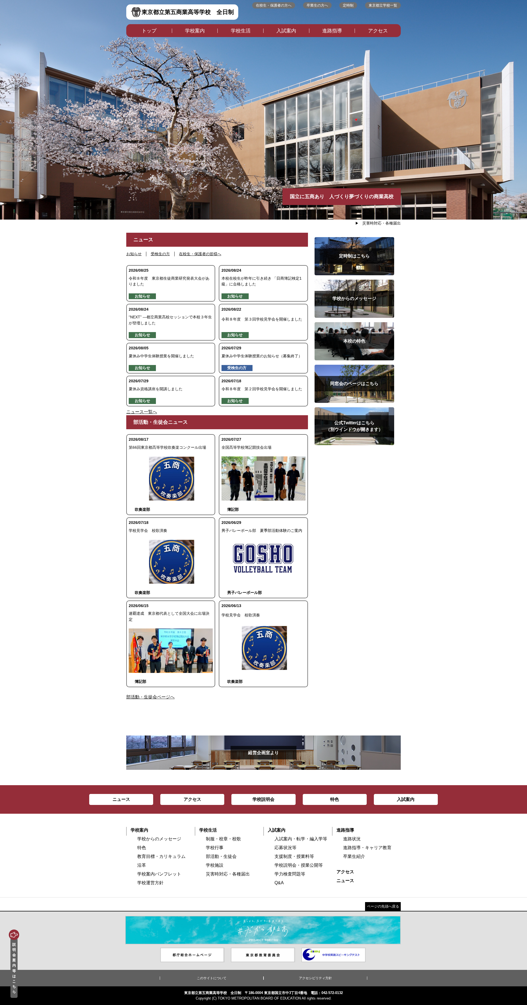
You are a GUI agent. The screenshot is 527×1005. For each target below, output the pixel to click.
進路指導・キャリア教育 (367, 847)
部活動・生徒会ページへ (150, 697)
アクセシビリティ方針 (315, 978)
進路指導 (332, 30)
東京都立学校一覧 (383, 5)
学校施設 (214, 865)
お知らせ (134, 254)
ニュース (345, 880)
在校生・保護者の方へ (273, 5)
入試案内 (286, 30)
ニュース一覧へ (141, 411)
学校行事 (214, 847)
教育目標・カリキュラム (161, 856)
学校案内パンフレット (159, 874)
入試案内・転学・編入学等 (300, 838)
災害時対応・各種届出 (381, 223)
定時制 (348, 5)
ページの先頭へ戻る (383, 906)
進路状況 (352, 838)
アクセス (378, 30)
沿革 (141, 865)
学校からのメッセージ (159, 838)
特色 (141, 847)
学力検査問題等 (289, 874)
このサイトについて (211, 978)
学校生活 (241, 30)
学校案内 (195, 30)
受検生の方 (160, 254)
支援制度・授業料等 (294, 856)
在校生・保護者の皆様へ (200, 254)
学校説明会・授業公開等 (298, 865)
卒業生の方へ (317, 5)
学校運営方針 (150, 882)
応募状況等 (285, 847)
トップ (149, 30)
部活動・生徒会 (221, 856)
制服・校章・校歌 (223, 838)
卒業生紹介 (354, 856)
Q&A (279, 882)
